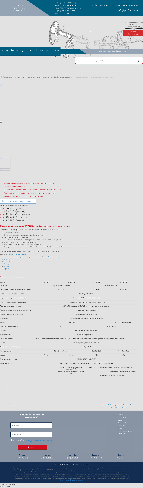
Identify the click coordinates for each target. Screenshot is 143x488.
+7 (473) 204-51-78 (61, 3)
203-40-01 (8, 217)
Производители (42, 50)
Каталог (30, 50)
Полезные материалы (125, 431)
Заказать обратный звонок (133, 33)
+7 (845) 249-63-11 (61, 11)
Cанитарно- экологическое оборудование (37, 77)
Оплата (6, 264)
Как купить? (122, 423)
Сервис (6, 269)
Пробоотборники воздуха (63, 77)
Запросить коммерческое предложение (18, 201)
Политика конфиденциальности (71, 480)
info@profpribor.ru (128, 10)
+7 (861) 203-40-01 (61, 5)
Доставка (7, 266)
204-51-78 (8, 211)
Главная (5, 50)
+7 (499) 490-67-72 (22, 458)
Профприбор (7, 77)
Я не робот (6, 487)
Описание (7, 259)
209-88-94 (8, 214)
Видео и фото (8, 261)
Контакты (55, 50)
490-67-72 (8, 208)
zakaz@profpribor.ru (120, 407)
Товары (17, 77)
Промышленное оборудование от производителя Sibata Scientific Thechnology (32, 257)
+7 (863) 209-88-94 (61, 8)
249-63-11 (8, 220)
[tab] (73, 259)
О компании (122, 417)
